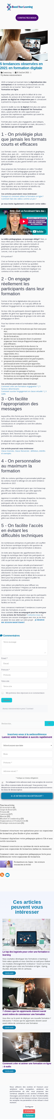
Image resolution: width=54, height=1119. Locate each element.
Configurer (29, 1107)
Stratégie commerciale (10, 823)
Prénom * (5, 669)
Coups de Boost (6, 809)
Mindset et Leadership (10, 818)
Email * (4, 658)
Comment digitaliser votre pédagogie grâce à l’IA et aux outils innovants (26, 839)
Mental (3, 816)
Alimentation (6, 807)
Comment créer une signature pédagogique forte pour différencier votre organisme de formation (25, 855)
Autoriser (30, 1116)
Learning (4, 814)
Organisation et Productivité (12, 821)
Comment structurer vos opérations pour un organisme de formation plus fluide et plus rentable (26, 831)
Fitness (3, 812)
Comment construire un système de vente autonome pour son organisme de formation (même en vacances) (25, 847)
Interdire (30, 1111)
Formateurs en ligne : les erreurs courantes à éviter (29, 863)
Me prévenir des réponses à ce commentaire (25, 693)
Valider (6, 700)
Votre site (5, 681)
